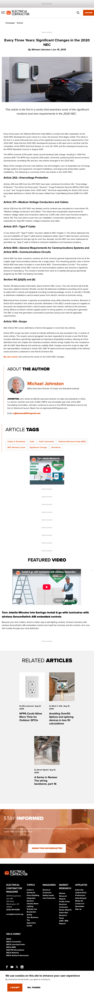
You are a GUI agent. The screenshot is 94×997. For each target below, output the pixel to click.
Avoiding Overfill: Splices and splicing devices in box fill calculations (61, 718)
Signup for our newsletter (47, 848)
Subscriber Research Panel (63, 915)
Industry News (33, 904)
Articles (20, 23)
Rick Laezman (28, 706)
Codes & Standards (16, 441)
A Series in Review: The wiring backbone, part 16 (45, 781)
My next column (11, 356)
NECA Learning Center (15, 944)
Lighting (30, 906)
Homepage (10, 23)
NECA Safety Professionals (17, 955)
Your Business (32, 917)
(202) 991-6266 (13, 909)
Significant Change (38, 447)
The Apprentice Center (31, 923)
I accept (15, 987)
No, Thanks (33, 987)
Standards (56, 447)
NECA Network (12, 953)
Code (32, 441)
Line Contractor (49, 898)
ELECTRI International (15, 950)
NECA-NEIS (11, 947)
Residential (31, 912)
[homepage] (17, 12)
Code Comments (46, 441)
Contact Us (79, 904)
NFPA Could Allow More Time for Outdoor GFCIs (30, 717)
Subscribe (88, 13)
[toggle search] (78, 13)
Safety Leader (48, 895)
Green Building (33, 895)
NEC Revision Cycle (16, 447)
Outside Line (32, 909)
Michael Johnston (45, 383)
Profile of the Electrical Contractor (64, 904)
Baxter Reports (65, 910)
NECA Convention (13, 942)
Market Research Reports (63, 896)
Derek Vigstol (43, 770)
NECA (8, 939)
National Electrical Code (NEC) (72, 441)
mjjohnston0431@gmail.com (26, 413)
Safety (29, 915)
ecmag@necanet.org (14, 914)
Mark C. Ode (57, 706)
